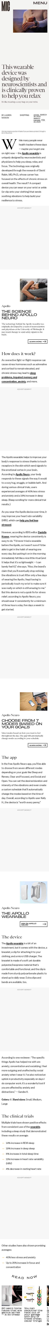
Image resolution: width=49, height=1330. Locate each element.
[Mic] (6, 6)
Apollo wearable (30, 153)
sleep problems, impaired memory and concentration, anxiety (19, 377)
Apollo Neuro (23, 474)
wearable (35, 1127)
